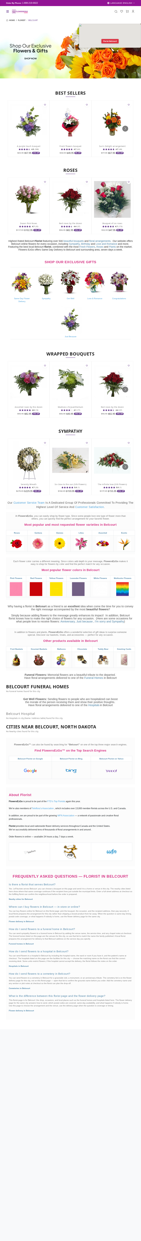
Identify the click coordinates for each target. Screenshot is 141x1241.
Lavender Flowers (78, 578)
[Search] (116, 11)
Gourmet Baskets (39, 649)
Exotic (124, 533)
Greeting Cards (124, 649)
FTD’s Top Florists (56, 801)
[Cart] (127, 11)
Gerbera (38, 533)
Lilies (81, 533)
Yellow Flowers (56, 578)
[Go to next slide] (125, 129)
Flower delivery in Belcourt (21, 921)
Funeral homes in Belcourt (21, 944)
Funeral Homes (94, 677)
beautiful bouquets (73, 241)
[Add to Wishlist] (45, 105)
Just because (84, 621)
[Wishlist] (122, 11)
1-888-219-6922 (30, 3)
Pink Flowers (16, 578)
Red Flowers (36, 578)
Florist (21, 20)
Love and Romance (106, 244)
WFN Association (66, 815)
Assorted (102, 533)
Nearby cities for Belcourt (21, 899)
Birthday (85, 244)
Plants (112, 246)
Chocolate (82, 649)
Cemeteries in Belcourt (19, 988)
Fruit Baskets (16, 649)
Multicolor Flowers (122, 578)
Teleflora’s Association (43, 808)
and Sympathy (115, 621)
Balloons (61, 649)
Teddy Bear (103, 649)
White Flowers (100, 578)
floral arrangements (100, 241)
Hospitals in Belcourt (19, 966)
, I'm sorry (99, 621)
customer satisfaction (89, 506)
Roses (99, 246)
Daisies (59, 533)
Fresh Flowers (87, 246)
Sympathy (74, 244)
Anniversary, (68, 621)
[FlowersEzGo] (20, 11)
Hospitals (93, 705)
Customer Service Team (29, 502)
